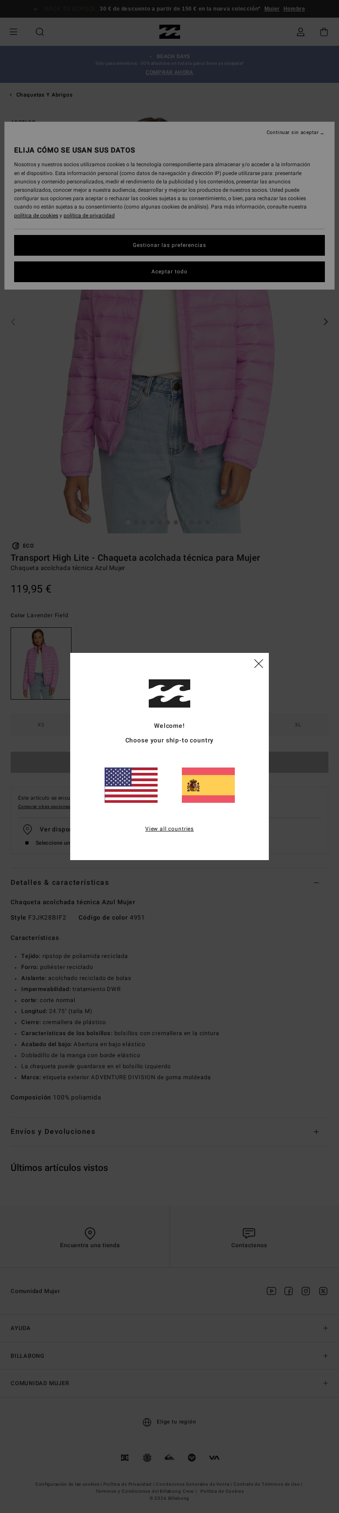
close (258, 663)
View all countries (169, 829)
